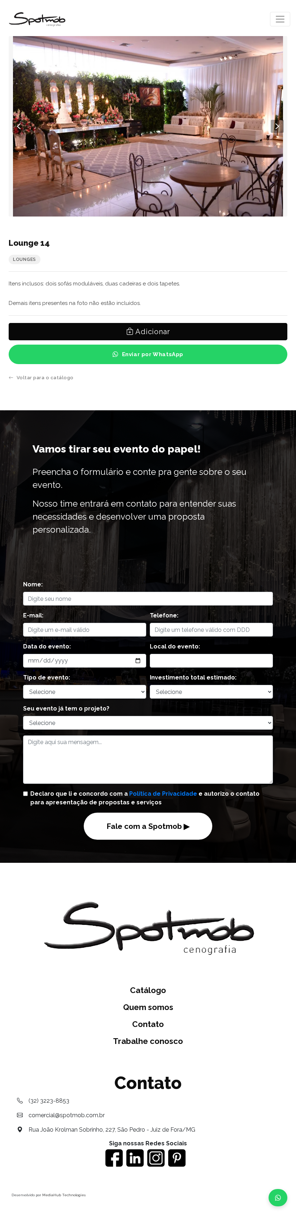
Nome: (33, 584)
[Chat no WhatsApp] (278, 1197)
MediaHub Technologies (64, 1195)
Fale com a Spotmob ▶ (148, 826)
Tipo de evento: (46, 677)
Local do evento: (175, 646)
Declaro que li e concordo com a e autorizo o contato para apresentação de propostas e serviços (145, 798)
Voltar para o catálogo (45, 377)
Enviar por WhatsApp (152, 354)
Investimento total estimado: (193, 677)
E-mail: (33, 615)
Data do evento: (47, 646)
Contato (148, 1024)
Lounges (24, 259)
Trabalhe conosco (148, 1041)
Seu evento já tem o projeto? (66, 708)
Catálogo (148, 990)
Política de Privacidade (163, 793)
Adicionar (152, 331)
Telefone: (164, 615)
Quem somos (148, 1007)
